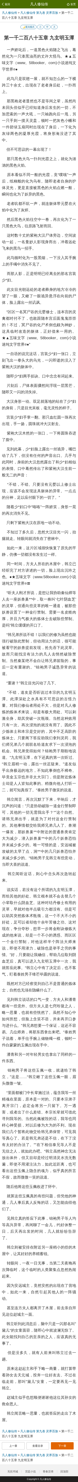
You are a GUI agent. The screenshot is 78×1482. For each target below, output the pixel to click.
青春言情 (48, 1471)
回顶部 (64, 1471)
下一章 (62, 1445)
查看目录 (37, 1445)
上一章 (13, 1445)
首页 (73, 4)
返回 (7, 4)
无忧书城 (12, 1471)
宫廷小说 (30, 1471)
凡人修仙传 (39, 4)
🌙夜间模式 (28, 27)
